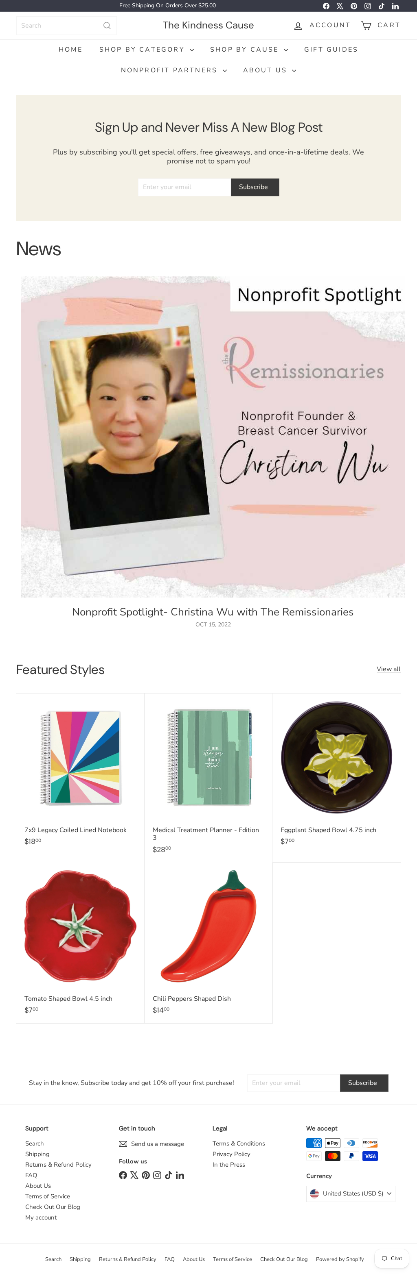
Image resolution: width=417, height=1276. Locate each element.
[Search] (107, 25)
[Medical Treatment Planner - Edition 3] (209, 777)
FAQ (31, 1175)
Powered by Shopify (340, 1259)
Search (34, 1143)
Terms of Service (47, 1196)
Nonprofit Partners (171, 70)
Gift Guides (331, 49)
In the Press (229, 1165)
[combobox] (66, 25)
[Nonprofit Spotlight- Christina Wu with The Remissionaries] (213, 437)
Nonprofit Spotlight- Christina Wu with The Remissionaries (213, 612)
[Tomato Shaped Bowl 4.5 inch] (80, 942)
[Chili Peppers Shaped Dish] (209, 942)
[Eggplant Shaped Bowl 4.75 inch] (336, 773)
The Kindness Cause (208, 25)
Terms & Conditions (239, 1143)
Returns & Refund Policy (58, 1165)
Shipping (37, 1154)
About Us (266, 70)
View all (389, 669)
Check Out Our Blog (52, 1207)
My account (41, 1217)
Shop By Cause (246, 49)
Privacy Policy (231, 1154)
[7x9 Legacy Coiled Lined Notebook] (80, 773)
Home (71, 49)
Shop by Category (143, 49)
